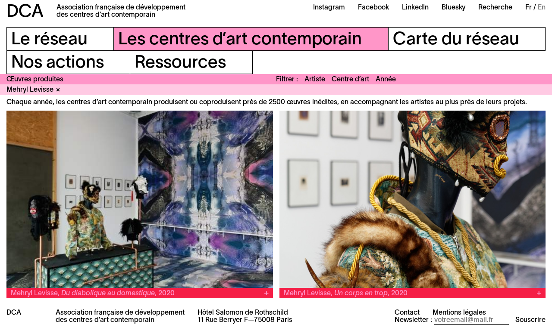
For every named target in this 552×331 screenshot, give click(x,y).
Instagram (329, 8)
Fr (528, 8)
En (542, 8)
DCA (25, 12)
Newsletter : (413, 320)
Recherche (495, 8)
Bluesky (453, 8)
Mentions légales (459, 313)
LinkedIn (415, 8)
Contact (407, 313)
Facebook (373, 8)
